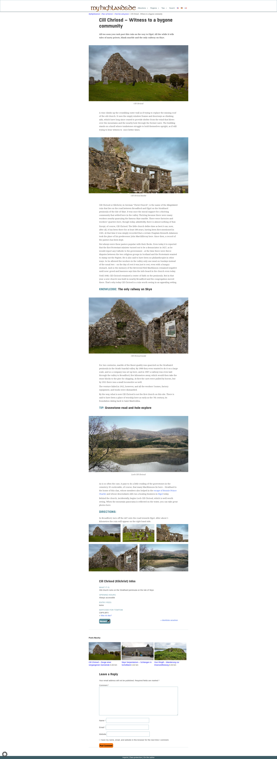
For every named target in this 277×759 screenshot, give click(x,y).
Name (102, 720)
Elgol (160, 493)
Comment (104, 685)
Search (172, 8)
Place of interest (107, 14)
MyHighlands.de (94, 14)
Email (102, 727)
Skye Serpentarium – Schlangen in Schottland (137, 663)
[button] (5, 754)
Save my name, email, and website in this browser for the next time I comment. (135, 740)
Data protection (136, 757)
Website (102, 734)
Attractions (142, 8)
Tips (163, 8)
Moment (103, 621)
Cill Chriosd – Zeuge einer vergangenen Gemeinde (100, 663)
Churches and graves (121, 14)
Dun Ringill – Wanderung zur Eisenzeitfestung (166, 663)
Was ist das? (106, 615)
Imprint (125, 757)
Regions (153, 8)
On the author (149, 757)
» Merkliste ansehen (169, 620)
